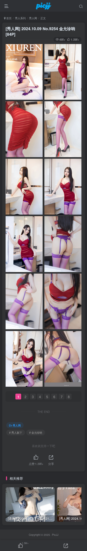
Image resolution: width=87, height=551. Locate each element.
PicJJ (55, 534)
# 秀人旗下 (15, 432)
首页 (9, 18)
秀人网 (33, 18)
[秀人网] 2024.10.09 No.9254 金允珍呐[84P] (40, 31)
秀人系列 (20, 18)
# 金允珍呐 (35, 432)
